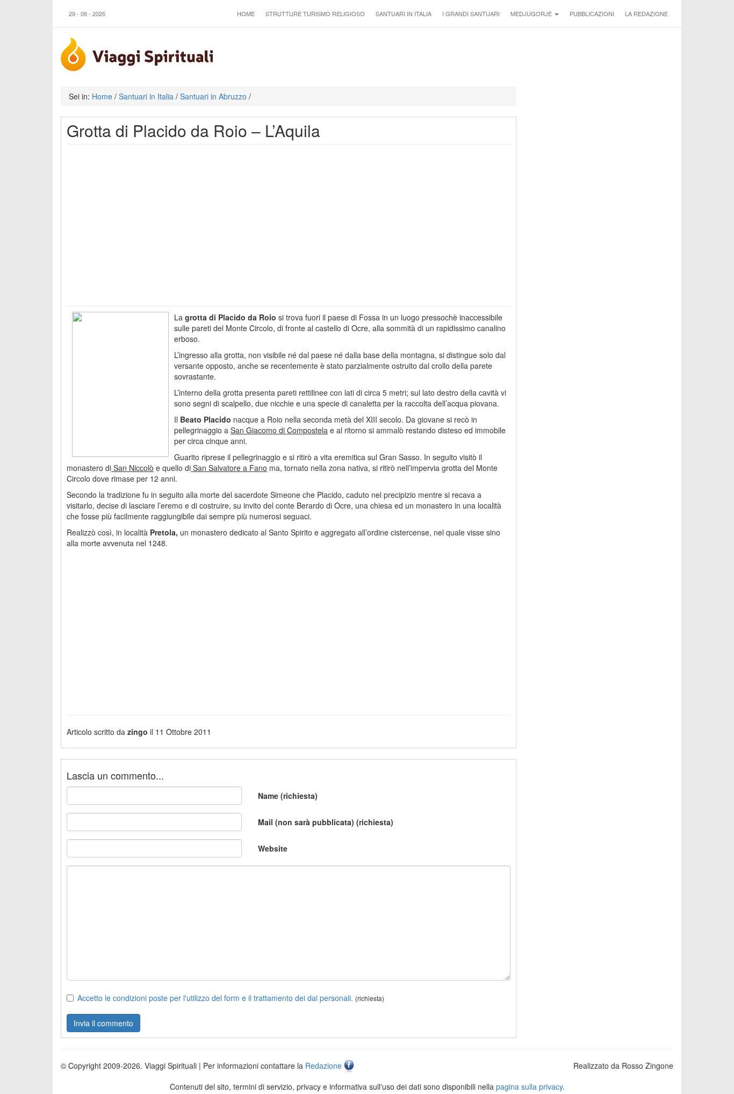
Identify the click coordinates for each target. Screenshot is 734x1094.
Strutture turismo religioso (315, 13)
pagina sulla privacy (529, 1086)
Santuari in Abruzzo (213, 96)
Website (272, 848)
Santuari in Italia (403, 13)
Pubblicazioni (592, 13)
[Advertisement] (288, 225)
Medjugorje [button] (531, 13)
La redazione (646, 13)
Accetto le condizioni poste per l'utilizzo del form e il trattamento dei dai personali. (215, 997)
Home (246, 13)
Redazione (323, 1065)
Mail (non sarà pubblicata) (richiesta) (325, 822)
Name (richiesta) (288, 795)
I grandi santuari (471, 13)
